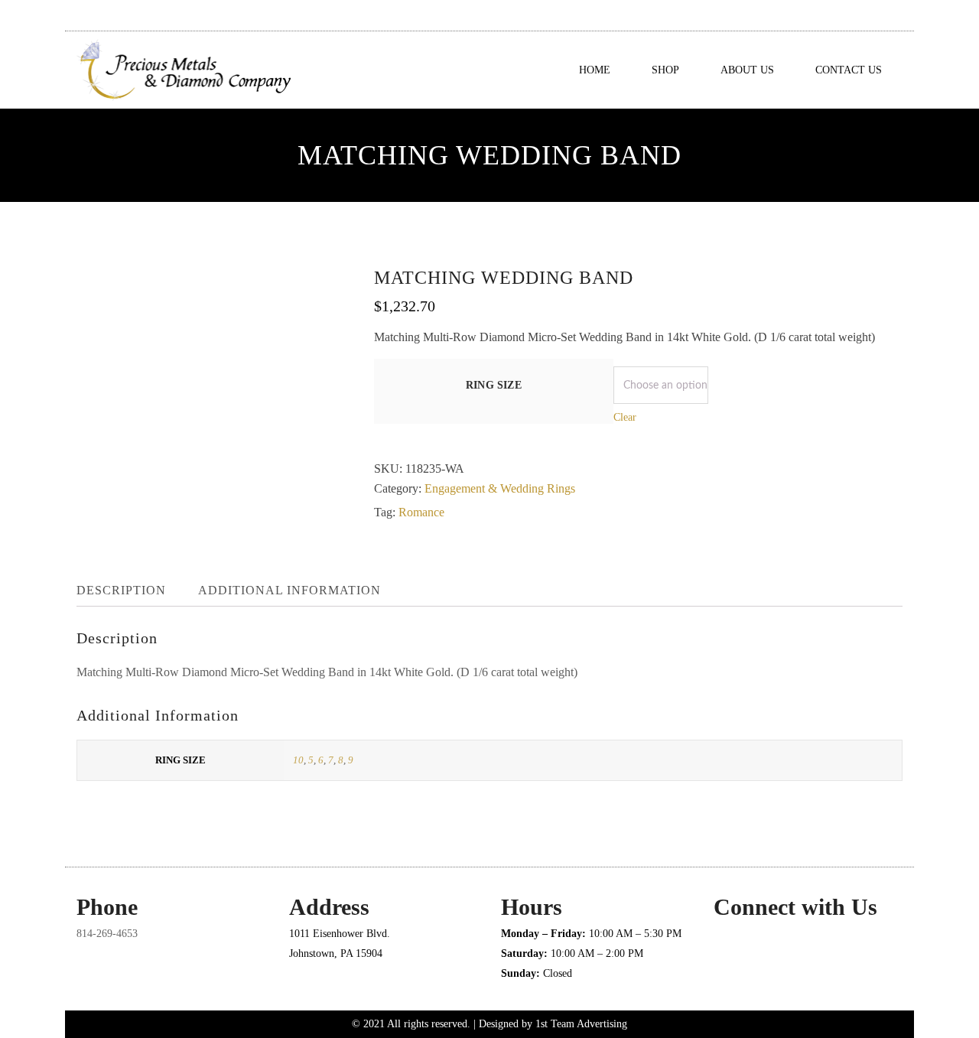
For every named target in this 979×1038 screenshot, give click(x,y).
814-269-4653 (107, 933)
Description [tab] (121, 590)
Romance (421, 512)
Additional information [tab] (289, 590)
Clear (624, 417)
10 (298, 760)
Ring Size (494, 385)
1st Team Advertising (581, 1024)
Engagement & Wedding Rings (499, 488)
